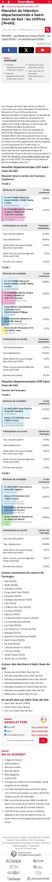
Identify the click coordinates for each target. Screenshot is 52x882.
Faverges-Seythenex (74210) (18, 599)
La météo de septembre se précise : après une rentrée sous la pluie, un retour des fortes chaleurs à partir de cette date (27, 793)
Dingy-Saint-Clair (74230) (16, 592)
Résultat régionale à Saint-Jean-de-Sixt (23, 675)
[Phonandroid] (38, 879)
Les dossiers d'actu (15, 735)
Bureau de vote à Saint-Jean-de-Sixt (21, 672)
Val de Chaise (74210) (14, 655)
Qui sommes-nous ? (11, 837)
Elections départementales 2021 (23, 6)
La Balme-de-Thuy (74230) (17, 607)
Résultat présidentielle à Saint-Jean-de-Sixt (25, 679)
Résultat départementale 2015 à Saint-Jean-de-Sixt (15, 76)
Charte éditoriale (34, 837)
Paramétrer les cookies (31, 843)
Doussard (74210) (12, 596)
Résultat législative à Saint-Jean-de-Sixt (23, 683)
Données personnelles (11, 843)
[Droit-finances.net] (38, 867)
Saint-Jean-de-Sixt (36, 71)
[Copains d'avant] (13, 873)
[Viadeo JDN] (38, 873)
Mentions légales (19, 846)
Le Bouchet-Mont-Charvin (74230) (21, 618)
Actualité (10, 727)
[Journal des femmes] (13, 861)
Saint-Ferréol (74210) (14, 640)
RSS (30, 840)
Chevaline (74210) (13, 588)
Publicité (45, 837)
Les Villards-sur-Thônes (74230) (29, 35)
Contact (10, 840)
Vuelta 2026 (10, 778)
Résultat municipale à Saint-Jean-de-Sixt (24, 690)
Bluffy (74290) (11, 585)
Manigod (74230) (12, 633)
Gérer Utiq (45, 843)
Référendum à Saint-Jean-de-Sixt (20, 694)
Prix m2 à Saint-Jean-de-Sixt (18, 710)
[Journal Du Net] (13, 867)
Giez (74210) (10, 603)
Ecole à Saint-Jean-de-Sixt (17, 707)
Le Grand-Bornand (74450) (31, 39)
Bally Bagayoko (12, 774)
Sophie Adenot (12, 763)
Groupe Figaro (33, 846)
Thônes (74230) (12, 651)
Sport (9, 731)
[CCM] (38, 861)
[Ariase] (13, 878)
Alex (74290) (10, 581)
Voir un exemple (39, 727)
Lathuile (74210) (12, 614)
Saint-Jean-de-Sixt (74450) (17, 703)
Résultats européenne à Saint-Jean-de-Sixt (25, 686)
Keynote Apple (12, 771)
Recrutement (39, 840)
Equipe (23, 837)
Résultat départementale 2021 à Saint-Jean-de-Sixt (15, 67)
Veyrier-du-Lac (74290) (15, 658)
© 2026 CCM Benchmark (26, 849)
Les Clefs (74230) (12, 625)
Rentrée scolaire (13, 767)
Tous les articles (21, 840)
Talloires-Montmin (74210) (17, 647)
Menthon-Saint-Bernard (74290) (20, 636)
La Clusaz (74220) (12, 610)
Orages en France (13, 760)
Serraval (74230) (12, 643)
